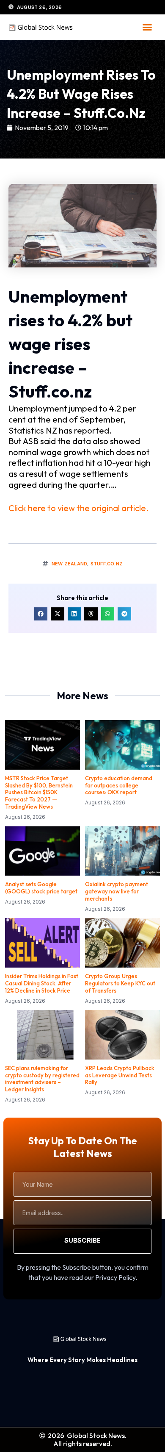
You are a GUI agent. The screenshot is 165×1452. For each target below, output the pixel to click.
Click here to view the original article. (78, 508)
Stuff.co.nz (107, 564)
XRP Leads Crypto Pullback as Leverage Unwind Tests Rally (119, 1075)
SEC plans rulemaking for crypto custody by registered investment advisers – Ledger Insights (42, 1079)
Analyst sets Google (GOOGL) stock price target (41, 888)
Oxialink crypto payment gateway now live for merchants (116, 891)
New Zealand (69, 564)
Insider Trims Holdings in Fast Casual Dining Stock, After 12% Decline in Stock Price (41, 983)
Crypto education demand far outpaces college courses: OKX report (118, 785)
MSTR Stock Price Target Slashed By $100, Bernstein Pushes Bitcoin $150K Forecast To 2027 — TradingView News (39, 792)
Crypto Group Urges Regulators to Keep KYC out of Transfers (120, 983)
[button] (147, 27)
